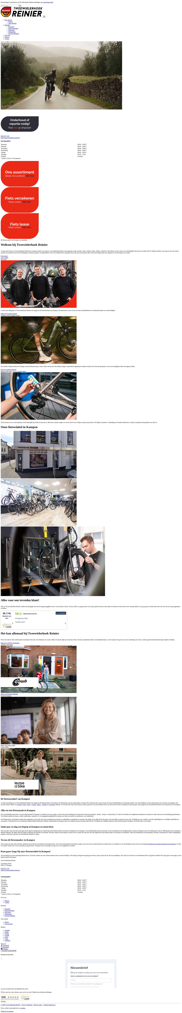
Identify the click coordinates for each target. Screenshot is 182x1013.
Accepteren (10, 1011)
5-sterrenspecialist (47, 2)
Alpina (39, 804)
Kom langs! (4, 256)
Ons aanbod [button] (8, 20)
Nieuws (7, 37)
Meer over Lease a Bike (8, 745)
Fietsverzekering (13, 28)
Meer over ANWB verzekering (10, 643)
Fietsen (10, 21)
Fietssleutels (12, 32)
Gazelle (19, 804)
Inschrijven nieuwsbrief (8, 951)
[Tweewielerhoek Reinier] (22, 16)
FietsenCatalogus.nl (49, 1005)
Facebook (6, 945)
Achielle (44, 804)
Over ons (7, 35)
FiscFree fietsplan (13, 33)
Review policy (38, 1005)
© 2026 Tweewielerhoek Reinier (10, 1005)
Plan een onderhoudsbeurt (8, 369)
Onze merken (12, 23)
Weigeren (3, 1011)
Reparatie (11, 27)
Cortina (33, 804)
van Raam (52, 804)
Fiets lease (11, 30)
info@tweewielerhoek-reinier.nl (10, 138)
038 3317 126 (5, 136)
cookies (23, 1008)
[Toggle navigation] (44, 17)
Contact (7, 39)
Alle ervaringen (60, 613)
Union (28, 804)
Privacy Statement (27, 1005)
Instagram (6, 947)
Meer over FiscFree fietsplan (9, 694)
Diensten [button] (7, 25)
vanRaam (7, 940)
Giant (24, 804)
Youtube (5, 949)
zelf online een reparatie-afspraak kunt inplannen (161, 844)
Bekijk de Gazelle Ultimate (9, 313)
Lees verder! (4, 258)
